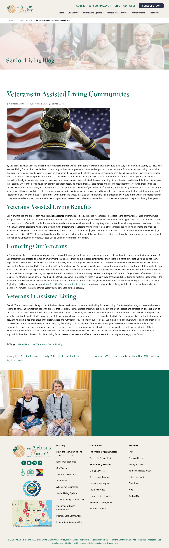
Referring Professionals (140, 470)
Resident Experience (66, 461)
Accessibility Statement (67, 543)
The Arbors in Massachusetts (103, 451)
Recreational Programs (100, 477)
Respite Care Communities (69, 522)
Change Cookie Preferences (97, 540)
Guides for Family (137, 477)
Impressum (83, 543)
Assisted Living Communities (70, 499)
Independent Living (26, 344)
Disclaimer (142, 540)
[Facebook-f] (23, 463)
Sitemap (132, 540)
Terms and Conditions (119, 540)
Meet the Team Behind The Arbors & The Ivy (69, 453)
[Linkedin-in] (40, 463)
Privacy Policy (66, 540)
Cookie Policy (78, 540)
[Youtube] (29, 463)
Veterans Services (98, 508)
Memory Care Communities (69, 515)
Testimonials (62, 480)
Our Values (61, 468)
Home (11, 21)
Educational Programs (100, 483)
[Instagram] (34, 463)
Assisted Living (57, 104)
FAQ (131, 451)
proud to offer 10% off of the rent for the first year (63, 284)
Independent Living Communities (65, 507)
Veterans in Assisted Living (49, 344)
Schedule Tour (151, 5)
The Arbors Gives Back (67, 474)
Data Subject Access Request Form (103, 543)
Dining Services (97, 470)
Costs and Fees (136, 458)
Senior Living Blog (25, 21)
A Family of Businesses (67, 486)
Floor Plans (134, 483)
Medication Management (101, 502)
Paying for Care (136, 464)
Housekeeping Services (101, 496)
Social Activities (97, 489)
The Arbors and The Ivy (18, 104)
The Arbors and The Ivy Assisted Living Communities (36, 540)
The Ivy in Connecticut (100, 458)
